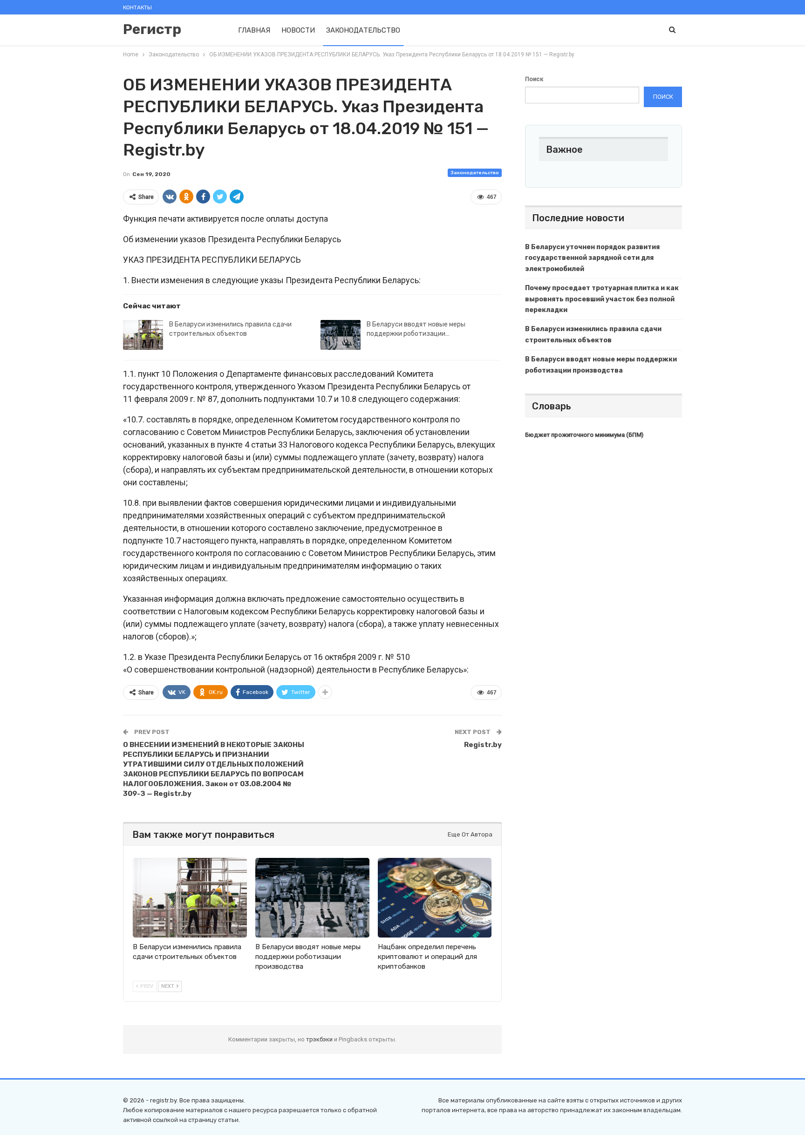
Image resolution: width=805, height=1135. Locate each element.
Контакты (137, 7)
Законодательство (363, 30)
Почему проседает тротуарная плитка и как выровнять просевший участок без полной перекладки (602, 299)
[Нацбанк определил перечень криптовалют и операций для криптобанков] (435, 898)
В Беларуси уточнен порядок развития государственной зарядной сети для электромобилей (592, 258)
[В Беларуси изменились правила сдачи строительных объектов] (143, 335)
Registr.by (483, 745)
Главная (254, 30)
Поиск (534, 78)
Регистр (152, 29)
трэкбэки (320, 1039)
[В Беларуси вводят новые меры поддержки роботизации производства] (341, 335)
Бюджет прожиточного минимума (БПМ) (584, 434)
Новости (298, 30)
